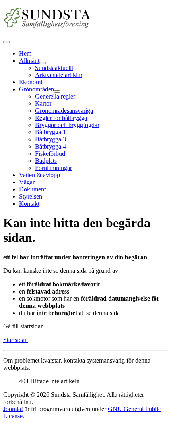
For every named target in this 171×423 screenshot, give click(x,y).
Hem (25, 53)
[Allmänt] (42, 63)
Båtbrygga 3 (50, 139)
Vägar (27, 182)
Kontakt (29, 203)
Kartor (43, 103)
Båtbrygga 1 (50, 132)
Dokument (32, 189)
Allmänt (29, 60)
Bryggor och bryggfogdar (67, 125)
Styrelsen (30, 196)
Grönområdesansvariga (64, 110)
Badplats (46, 160)
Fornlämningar (53, 167)
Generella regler (55, 96)
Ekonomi (30, 82)
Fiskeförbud (50, 153)
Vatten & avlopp (39, 175)
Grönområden (36, 89)
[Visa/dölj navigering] (6, 42)
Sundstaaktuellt (54, 67)
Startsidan (15, 339)
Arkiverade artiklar (58, 74)
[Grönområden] (57, 91)
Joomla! (13, 409)
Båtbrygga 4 (50, 146)
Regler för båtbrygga (61, 117)
